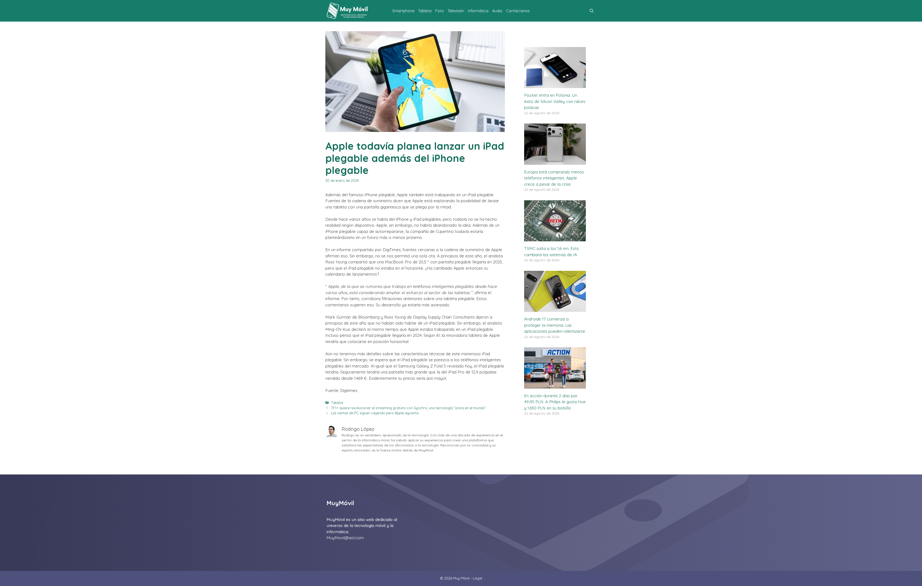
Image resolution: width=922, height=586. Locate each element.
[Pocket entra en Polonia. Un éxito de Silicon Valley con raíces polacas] (555, 85)
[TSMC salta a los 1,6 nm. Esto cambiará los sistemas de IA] (555, 238)
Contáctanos (518, 10)
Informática (478, 10)
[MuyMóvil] (347, 11)
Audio (497, 10)
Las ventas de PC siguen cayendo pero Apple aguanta (375, 413)
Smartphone (403, 10)
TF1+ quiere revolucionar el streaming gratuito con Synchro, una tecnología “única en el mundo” (408, 408)
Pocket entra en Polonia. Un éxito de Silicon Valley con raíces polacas (554, 101)
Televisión (456, 10)
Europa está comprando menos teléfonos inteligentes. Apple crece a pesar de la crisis (554, 178)
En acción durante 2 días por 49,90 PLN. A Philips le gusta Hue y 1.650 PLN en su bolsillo (555, 401)
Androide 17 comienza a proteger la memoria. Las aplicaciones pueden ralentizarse (554, 325)
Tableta (424, 10)
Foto (439, 10)
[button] (591, 11)
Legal (477, 578)
